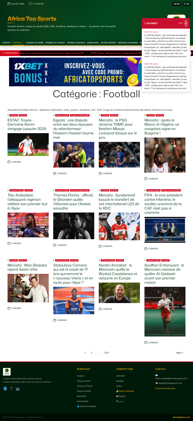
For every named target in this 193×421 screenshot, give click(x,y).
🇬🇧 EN (176, 4)
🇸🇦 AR (186, 4)
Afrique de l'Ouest (84, 386)
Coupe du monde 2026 (80, 115)
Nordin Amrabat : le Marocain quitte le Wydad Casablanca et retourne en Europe (118, 272)
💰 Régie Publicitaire (125, 391)
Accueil (6, 43)
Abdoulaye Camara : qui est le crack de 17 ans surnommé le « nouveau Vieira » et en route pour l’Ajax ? (73, 274)
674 (107, 352)
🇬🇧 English (120, 396)
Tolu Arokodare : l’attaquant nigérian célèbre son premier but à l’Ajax (27, 202)
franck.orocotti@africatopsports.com (171, 378)
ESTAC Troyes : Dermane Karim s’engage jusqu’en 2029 (108, 53)
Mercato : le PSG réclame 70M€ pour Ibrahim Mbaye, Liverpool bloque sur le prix (118, 128)
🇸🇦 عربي (119, 401)
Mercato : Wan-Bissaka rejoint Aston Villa (27, 267)
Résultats (120, 381)
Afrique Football (62, 115)
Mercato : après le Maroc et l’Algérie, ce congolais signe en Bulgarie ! (161, 126)
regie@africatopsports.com (170, 383)
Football (17, 43)
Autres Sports (108, 43)
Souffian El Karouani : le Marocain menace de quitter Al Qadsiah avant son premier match (164, 274)
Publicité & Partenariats (165, 388)
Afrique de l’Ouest (55, 43)
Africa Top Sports (32, 19)
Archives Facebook (128, 43)
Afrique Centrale (76, 43)
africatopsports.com (181, 417)
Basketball (93, 43)
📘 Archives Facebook (86, 406)
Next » (179, 352)
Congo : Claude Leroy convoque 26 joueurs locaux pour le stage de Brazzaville (38, 53)
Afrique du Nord (35, 43)
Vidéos (119, 386)
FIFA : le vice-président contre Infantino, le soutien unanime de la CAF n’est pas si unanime (163, 204)
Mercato (23, 115)
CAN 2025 (120, 376)
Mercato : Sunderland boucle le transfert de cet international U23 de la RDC (119, 202)
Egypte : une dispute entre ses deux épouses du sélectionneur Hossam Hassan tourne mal (73, 128)
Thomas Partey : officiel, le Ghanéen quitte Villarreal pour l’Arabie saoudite (73, 202)
